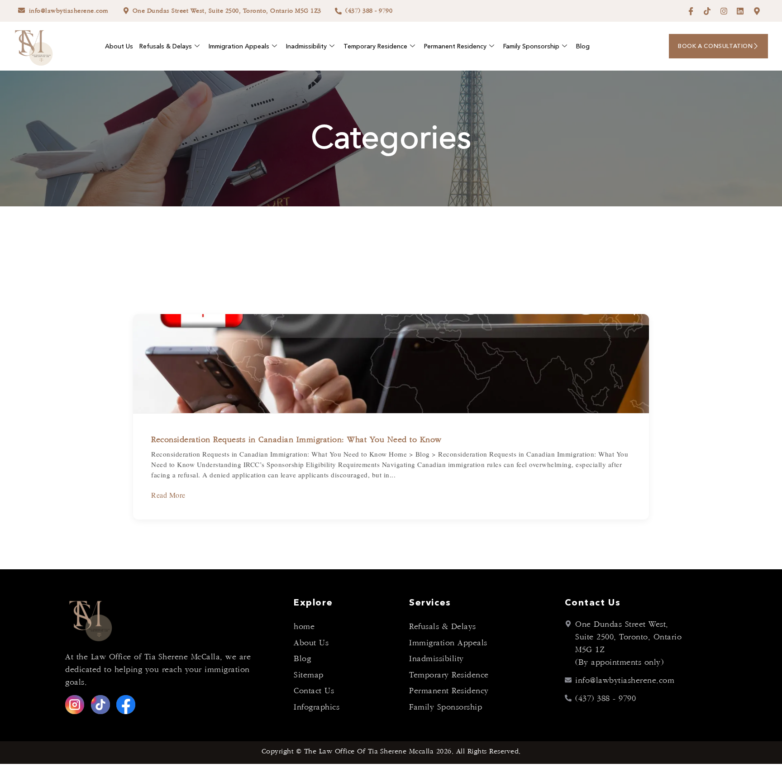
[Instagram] (724, 11)
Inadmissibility (306, 46)
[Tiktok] (707, 11)
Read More (168, 495)
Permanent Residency (455, 46)
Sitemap (309, 675)
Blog (583, 46)
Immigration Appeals (239, 46)
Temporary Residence (375, 46)
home (304, 627)
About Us (119, 46)
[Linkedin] (740, 11)
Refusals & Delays (165, 46)
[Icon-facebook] (691, 11)
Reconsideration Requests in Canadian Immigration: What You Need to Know (296, 440)
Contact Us (314, 691)
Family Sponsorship (531, 46)
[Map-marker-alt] (757, 11)
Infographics (316, 707)
